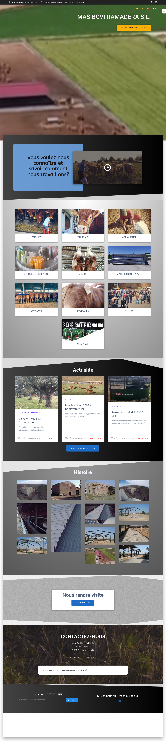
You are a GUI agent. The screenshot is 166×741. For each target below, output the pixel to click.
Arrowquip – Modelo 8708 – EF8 (128, 414)
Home (155, 8)
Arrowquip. (116, 406)
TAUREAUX (83, 237)
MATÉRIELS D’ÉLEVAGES (129, 274)
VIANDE (83, 274)
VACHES (36, 237)
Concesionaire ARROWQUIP (133, 28)
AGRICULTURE (129, 237)
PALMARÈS (83, 311)
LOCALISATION (83, 603)
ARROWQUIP (83, 344)
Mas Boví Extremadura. (30, 413)
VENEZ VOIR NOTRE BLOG (83, 448)
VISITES (129, 311)
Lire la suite (50, 438)
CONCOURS (36, 311)
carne (68, 399)
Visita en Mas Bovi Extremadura (30, 420)
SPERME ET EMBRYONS (36, 274)
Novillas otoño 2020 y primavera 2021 (78, 407)
